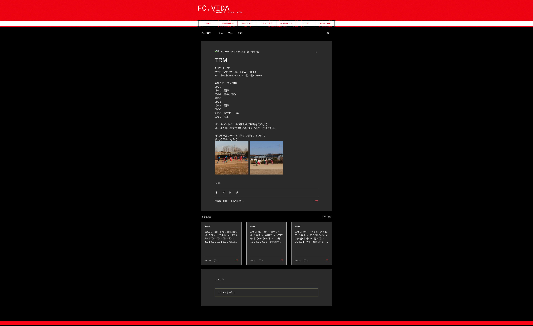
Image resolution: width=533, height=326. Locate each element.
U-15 (220, 33)
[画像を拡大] (231, 158)
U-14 (230, 33)
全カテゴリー (207, 33)
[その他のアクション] (316, 52)
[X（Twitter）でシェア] (223, 192)
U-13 (240, 33)
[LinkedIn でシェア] (230, 192)
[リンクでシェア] (237, 192)
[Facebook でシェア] (216, 192)
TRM (207, 226)
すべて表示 (327, 216)
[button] (328, 33)
